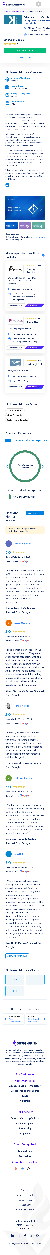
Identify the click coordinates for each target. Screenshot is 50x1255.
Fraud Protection (25, 1209)
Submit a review (34, 513)
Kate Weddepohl (23, 778)
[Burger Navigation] (45, 4)
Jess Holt (19, 853)
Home (6, 11)
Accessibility (25, 1204)
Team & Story (25, 1151)
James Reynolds (22, 543)
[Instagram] (19, 1235)
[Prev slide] (7, 466)
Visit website (24, 50)
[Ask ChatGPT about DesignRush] (28, 1168)
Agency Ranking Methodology (25, 1085)
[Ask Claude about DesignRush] (16, 1168)
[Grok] (34, 1168)
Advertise (25, 1100)
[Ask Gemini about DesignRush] (22, 1168)
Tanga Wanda (21, 705)
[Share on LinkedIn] (7, 185)
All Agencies (25, 1133)
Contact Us (25, 1155)
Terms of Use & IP (25, 1195)
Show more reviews (17, 956)
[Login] (38, 4)
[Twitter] (31, 1235)
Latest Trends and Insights (25, 1090)
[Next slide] (43, 466)
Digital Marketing (15, 410)
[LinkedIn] (12, 1235)
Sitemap (25, 1190)
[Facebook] (25, 1235)
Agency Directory (18, 11)
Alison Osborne (22, 622)
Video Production (15, 415)
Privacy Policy (25, 1199)
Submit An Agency (25, 1123)
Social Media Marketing (17, 420)
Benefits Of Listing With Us (25, 1118)
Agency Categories (25, 1080)
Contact (23, 57)
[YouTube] (37, 1235)
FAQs (25, 1095)
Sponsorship (25, 1128)
